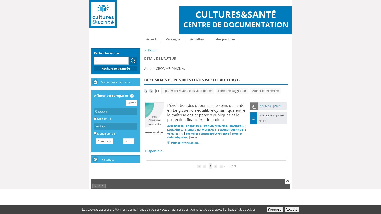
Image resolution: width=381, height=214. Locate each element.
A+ (103, 186)
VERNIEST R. (175, 133)
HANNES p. (237, 126)
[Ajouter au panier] (254, 106)
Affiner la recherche (265, 91)
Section (100, 126)
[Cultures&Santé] (103, 14)
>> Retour (150, 50)
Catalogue (173, 39)
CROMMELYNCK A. (216, 126)
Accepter (292, 209)
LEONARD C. (175, 130)
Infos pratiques (224, 39)
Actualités (197, 39)
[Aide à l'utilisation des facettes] (132, 96)
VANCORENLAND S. (231, 130)
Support (101, 111)
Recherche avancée (116, 68)
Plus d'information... (185, 143)
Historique (108, 159)
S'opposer (275, 209)
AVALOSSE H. (175, 126)
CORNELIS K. (194, 126)
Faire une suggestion (232, 91)
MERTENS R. (209, 130)
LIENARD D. (192, 130)
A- (95, 186)
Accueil (151, 39)
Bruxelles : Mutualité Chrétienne (207, 133)
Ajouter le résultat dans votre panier (188, 91)
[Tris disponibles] (157, 91)
